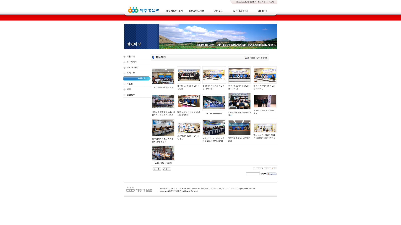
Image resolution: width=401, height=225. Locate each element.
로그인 (245, 2)
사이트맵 (270, 2)
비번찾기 (253, 2)
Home (238, 2)
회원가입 (261, 2)
